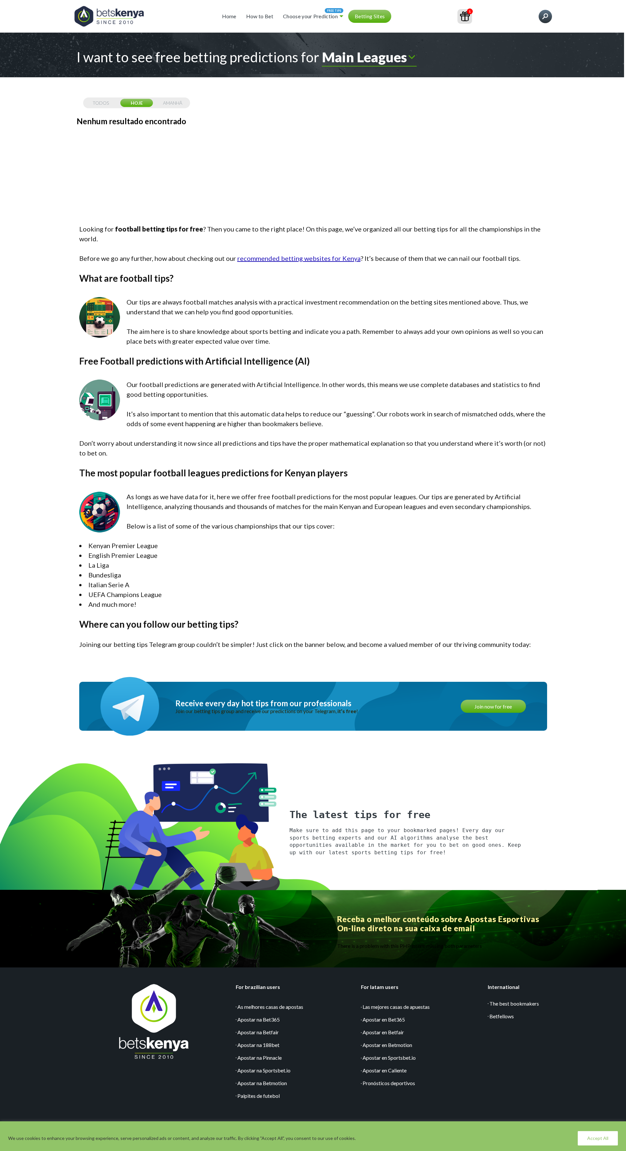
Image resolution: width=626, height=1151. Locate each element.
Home (229, 16)
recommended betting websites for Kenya (299, 258)
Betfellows (501, 1016)
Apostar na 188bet (258, 1045)
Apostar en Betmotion (387, 1045)
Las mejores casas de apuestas (396, 1007)
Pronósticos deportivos (389, 1083)
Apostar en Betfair (383, 1032)
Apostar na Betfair (258, 1032)
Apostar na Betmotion (262, 1083)
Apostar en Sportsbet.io (389, 1057)
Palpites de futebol (258, 1096)
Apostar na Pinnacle (259, 1057)
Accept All (597, 1138)
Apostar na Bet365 (258, 1019)
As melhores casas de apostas (270, 1007)
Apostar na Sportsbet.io (264, 1070)
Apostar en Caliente (385, 1070)
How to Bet (259, 16)
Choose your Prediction (310, 16)
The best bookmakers (514, 1003)
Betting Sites (370, 16)
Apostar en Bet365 (384, 1019)
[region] (313, 1136)
